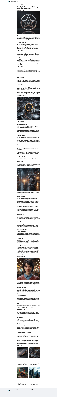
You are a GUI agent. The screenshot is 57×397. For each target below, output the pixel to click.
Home (17, 4)
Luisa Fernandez (19, 10)
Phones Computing (21, 4)
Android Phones (24, 4)
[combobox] (26, 1)
